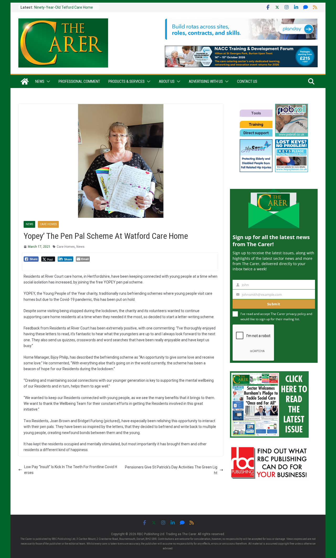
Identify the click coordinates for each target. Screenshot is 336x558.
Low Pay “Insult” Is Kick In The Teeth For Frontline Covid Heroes (70, 470)
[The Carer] (24, 81)
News (39, 81)
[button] (47, 81)
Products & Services (126, 81)
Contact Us (247, 81)
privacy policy (296, 314)
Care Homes (48, 224)
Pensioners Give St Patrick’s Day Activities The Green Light (171, 470)
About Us (167, 81)
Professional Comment (79, 81)
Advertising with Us (206, 81)
